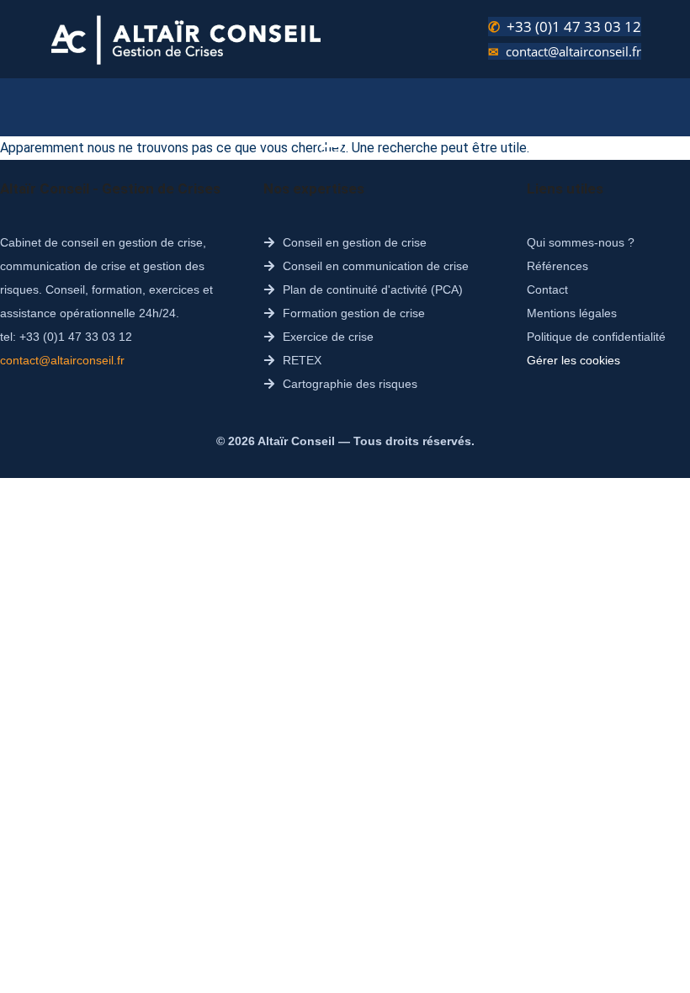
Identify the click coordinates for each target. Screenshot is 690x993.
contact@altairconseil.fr (573, 51)
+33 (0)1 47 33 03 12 (574, 26)
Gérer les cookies (573, 360)
